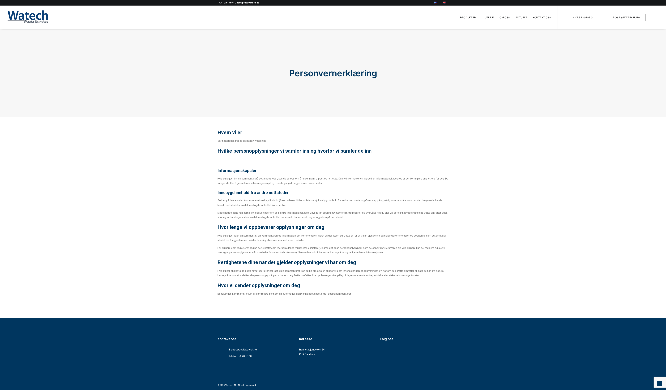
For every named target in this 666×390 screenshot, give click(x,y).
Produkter (468, 17)
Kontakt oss (542, 17)
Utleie (489, 17)
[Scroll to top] (659, 383)
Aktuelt (521, 17)
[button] (657, 17)
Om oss (505, 17)
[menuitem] (437, 2)
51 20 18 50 (245, 356)
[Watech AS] (27, 17)
